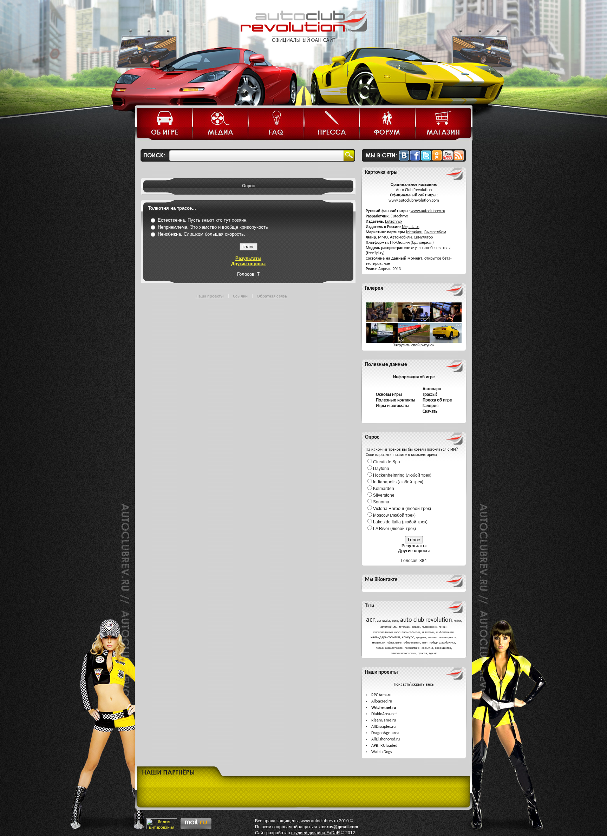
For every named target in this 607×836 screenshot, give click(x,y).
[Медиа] (220, 125)
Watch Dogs (381, 752)
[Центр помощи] (276, 125)
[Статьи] (165, 125)
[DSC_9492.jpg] (414, 321)
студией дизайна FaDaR (315, 832)
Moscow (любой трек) (394, 515)
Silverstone (383, 495)
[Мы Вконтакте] (404, 159)
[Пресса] (332, 125)
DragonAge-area (385, 733)
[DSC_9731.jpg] (382, 321)
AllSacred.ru (381, 701)
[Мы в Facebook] (415, 159)
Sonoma (381, 501)
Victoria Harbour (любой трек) (402, 508)
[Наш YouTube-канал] (448, 159)
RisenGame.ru (383, 720)
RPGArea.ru (381, 695)
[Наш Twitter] (426, 159)
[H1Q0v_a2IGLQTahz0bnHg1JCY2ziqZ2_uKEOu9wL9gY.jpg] (446, 342)
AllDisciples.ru (383, 727)
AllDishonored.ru (385, 739)
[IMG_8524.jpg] (382, 342)
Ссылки (240, 296)
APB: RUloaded (384, 746)
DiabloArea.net (384, 714)
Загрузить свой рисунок (414, 345)
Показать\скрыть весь (414, 684)
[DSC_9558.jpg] (446, 321)
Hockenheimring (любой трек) (402, 475)
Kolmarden (383, 488)
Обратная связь (272, 296)
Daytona (381, 468)
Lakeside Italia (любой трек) (400, 522)
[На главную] (303, 48)
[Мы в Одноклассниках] (437, 159)
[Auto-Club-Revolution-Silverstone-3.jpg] (414, 342)
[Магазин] (443, 125)
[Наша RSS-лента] (458, 159)
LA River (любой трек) (394, 528)
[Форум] (387, 125)
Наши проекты (210, 296)
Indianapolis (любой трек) (398, 481)
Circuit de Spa (386, 461)
